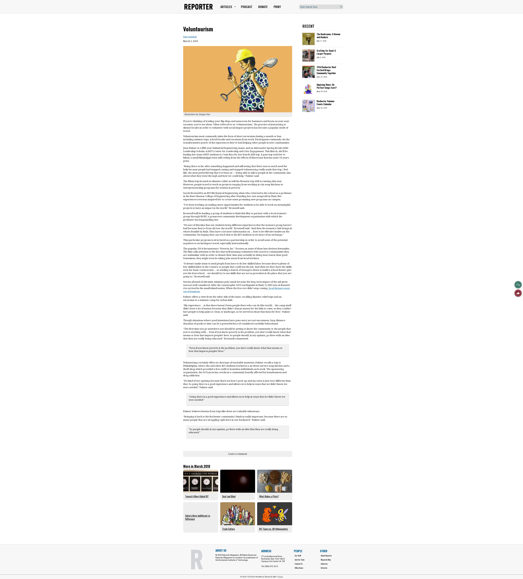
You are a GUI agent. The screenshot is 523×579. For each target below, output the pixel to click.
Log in (280, 577)
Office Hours (299, 567)
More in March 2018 (196, 466)
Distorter (324, 567)
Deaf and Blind (228, 496)
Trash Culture (228, 529)
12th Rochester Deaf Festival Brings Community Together (326, 70)
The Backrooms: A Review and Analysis (328, 36)
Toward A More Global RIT (197, 496)
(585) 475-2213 (271, 566)
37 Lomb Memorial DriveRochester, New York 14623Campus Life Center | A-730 (273, 558)
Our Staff (298, 555)
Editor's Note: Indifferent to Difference (197, 517)
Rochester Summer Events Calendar (326, 103)
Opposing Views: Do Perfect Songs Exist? (327, 86)
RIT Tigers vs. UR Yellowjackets (273, 529)
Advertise (324, 563)
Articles (226, 6)
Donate (263, 6)
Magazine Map (326, 559)
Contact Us (299, 563)
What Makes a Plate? (269, 496)
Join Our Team (299, 559)
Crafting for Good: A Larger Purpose (326, 52)
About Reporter (326, 555)
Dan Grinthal (190, 36)
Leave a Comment (237, 453)
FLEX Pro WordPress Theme (259, 577)
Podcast (246, 6)
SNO (274, 577)
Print (277, 6)
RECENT (308, 26)
